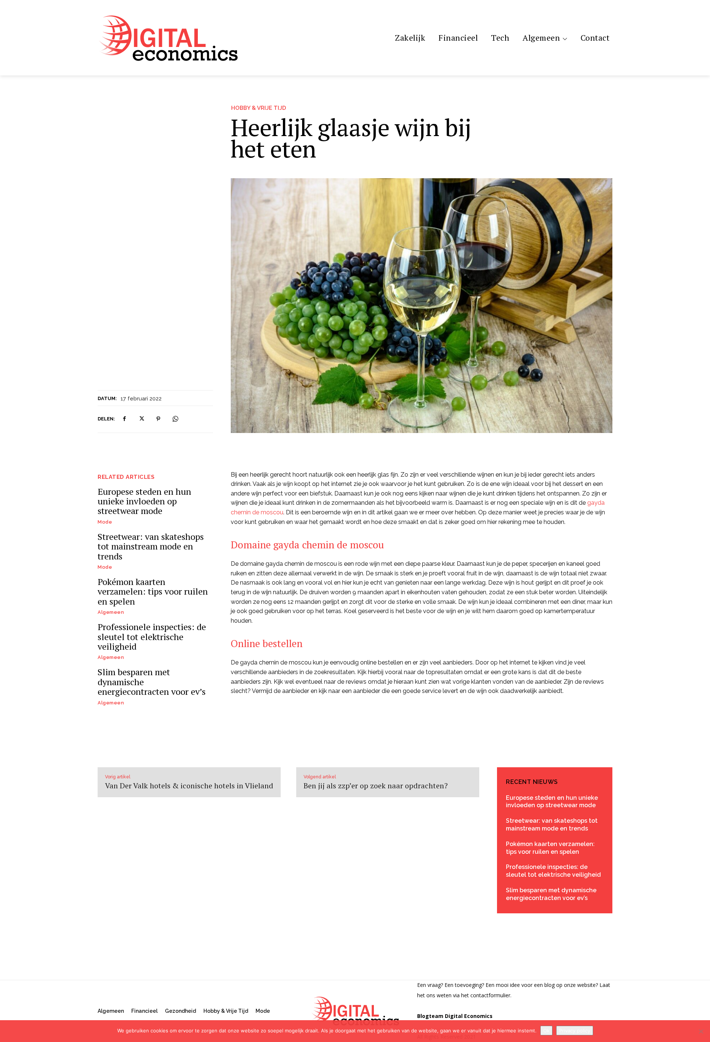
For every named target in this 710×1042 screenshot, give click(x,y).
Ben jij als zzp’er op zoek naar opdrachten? (376, 786)
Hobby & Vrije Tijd (258, 108)
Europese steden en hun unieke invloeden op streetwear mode (144, 501)
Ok (546, 1030)
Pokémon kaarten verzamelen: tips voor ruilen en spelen (153, 591)
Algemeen (111, 612)
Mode (105, 522)
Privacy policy (574, 1030)
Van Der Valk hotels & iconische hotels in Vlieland (189, 786)
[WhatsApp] (175, 419)
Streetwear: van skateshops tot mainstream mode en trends (151, 546)
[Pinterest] (158, 419)
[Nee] (700, 1031)
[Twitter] (141, 419)
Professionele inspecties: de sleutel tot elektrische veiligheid (152, 636)
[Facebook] (124, 419)
